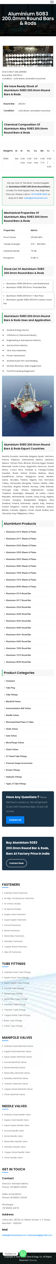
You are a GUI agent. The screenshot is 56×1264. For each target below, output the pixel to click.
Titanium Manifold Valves (16, 1083)
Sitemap (33, 1260)
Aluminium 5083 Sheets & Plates (21, 566)
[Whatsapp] (23, 1253)
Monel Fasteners (12, 930)
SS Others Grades (12, 903)
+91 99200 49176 (10, 1208)
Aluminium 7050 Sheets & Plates (21, 573)
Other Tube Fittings (13, 1026)
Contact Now (16, 863)
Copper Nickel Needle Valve (17, 1152)
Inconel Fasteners (12, 925)
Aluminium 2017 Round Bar (18, 600)
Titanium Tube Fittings (15, 1009)
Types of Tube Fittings (16, 784)
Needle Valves (12, 715)
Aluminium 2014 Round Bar (18, 593)
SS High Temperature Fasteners (19, 898)
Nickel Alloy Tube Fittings (15, 999)
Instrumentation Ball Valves (18, 708)
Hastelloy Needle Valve (15, 1147)
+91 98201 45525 (18, 1187)
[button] (5, 406)
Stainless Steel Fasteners (16, 893)
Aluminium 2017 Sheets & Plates (21, 538)
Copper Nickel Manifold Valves (18, 1089)
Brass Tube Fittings (13, 1020)
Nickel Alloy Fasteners (14, 936)
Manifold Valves (13, 701)
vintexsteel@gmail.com (39, 1235)
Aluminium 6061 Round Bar (18, 634)
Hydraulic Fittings (14, 777)
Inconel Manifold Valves (15, 1062)
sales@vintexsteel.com (36, 198)
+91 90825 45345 (18, 1197)
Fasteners (10, 681)
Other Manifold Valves (14, 1094)
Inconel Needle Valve (14, 1130)
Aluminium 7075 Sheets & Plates (21, 580)
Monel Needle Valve (13, 1136)
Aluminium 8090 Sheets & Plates (21, 586)
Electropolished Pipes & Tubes (20, 722)
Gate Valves (11, 736)
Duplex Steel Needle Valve (16, 1120)
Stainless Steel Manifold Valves (18, 1046)
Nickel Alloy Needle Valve (15, 1141)
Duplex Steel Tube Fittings (16, 977)
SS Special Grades (12, 909)
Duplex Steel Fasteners (15, 914)
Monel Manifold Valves (14, 1067)
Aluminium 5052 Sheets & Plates (21, 559)
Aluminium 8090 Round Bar (18, 662)
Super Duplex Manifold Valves (18, 1057)
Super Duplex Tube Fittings (16, 983)
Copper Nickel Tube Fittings (17, 1015)
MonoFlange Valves (15, 742)
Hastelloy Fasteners (13, 941)
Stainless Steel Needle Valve (17, 1114)
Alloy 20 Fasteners (12, 952)
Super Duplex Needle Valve (16, 1125)
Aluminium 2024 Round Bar (18, 607)
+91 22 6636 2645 (38, 194)
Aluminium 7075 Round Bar (18, 655)
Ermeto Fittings (13, 770)
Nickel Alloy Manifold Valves (17, 1073)
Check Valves (12, 749)
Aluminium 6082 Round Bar (18, 641)
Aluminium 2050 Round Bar (18, 614)
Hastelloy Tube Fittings (15, 1004)
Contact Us (15, 820)
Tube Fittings (12, 694)
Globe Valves (12, 729)
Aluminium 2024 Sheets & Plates (21, 545)
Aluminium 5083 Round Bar (18, 628)
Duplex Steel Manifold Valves (17, 1051)
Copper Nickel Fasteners (15, 946)
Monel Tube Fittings (13, 993)
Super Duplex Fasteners (15, 919)
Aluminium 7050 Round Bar (18, 648)
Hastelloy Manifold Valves (16, 1078)
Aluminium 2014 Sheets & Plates (21, 532)
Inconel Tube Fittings (14, 988)
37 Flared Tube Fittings (16, 756)
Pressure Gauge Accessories (19, 763)
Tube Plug (10, 688)
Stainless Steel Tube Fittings (17, 972)
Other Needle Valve (13, 1157)
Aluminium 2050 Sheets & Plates (21, 552)
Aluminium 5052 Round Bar (18, 621)
